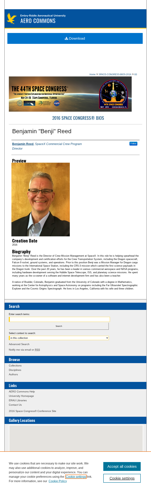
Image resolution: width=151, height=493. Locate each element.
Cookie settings (76, 476)
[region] (75, 472)
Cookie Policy (58, 481)
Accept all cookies (122, 466)
